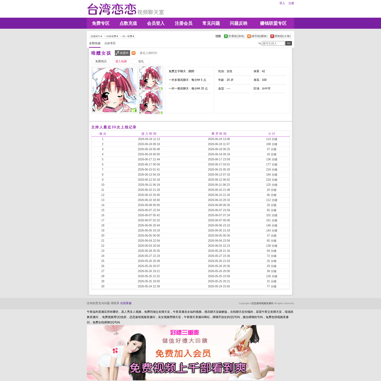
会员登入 (156, 23)
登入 (282, 3)
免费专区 (101, 23)
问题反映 (239, 23)
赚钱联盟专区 (273, 23)
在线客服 (126, 303)
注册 (291, 3)
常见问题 (211, 23)
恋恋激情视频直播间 (262, 303)
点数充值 (128, 23)
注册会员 (183, 23)
